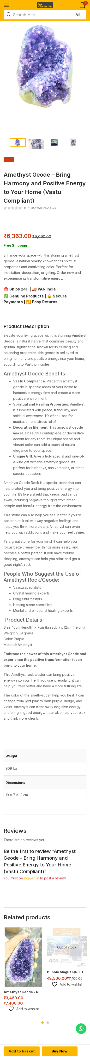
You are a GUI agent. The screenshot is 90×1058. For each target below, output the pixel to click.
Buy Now (59, 1051)
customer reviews (40, 208)
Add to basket (21, 1051)
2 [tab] (48, 1022)
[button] (82, 5)
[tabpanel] (23, 971)
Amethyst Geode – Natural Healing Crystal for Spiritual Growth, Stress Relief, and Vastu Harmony (23, 992)
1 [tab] (42, 1022)
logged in (31, 878)
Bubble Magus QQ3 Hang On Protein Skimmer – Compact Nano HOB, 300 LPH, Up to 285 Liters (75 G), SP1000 (67, 972)
